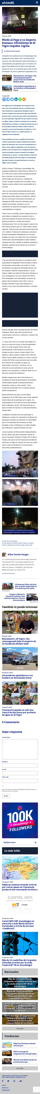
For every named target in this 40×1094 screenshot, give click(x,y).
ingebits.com (20, 1077)
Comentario (6, 737)
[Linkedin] (16, 99)
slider (30, 545)
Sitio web (5, 777)
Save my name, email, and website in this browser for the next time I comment (19, 790)
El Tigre (4, 541)
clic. (20, 314)
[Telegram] (8, 99)
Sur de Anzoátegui (12, 541)
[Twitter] (12, 99)
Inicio (4, 1085)
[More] (24, 99)
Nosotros (5, 1087)
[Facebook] (4, 99)
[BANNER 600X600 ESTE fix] (20, 820)
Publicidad (6, 1090)
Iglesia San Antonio (12, 543)
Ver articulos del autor (8, 573)
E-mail (4, 769)
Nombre (5, 761)
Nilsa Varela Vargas (13, 51)
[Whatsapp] (20, 99)
